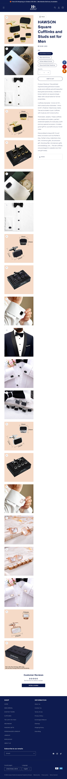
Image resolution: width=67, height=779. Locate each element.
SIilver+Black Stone (46, 61)
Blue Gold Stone (45, 57)
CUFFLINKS (7, 716)
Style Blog (38, 731)
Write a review (33, 685)
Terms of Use (38, 712)
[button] (4, 8)
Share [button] (43, 156)
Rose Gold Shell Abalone (47, 65)
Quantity (40, 69)
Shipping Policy (39, 727)
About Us (37, 704)
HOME (6, 704)
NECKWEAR (8, 723)
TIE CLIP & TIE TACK (10, 719)
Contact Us (38, 708)
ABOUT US (7, 743)
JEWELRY (7, 735)
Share (43, 16)
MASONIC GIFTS (9, 727)
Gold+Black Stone (45, 53)
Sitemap (37, 723)
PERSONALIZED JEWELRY (12, 731)
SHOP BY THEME (9, 712)
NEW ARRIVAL (8, 708)
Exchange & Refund (40, 719)
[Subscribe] (34, 753)
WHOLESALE (8, 739)
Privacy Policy (39, 716)
